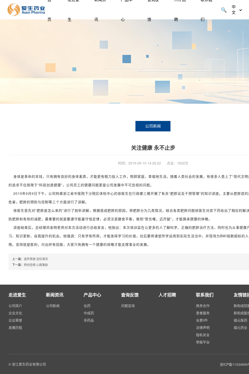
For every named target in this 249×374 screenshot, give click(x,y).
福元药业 (240, 327)
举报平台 (203, 342)
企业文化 (15, 312)
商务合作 (203, 305)
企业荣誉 (15, 320)
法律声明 (203, 327)
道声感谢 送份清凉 (36, 259)
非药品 (89, 320)
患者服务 (203, 312)
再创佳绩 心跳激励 (36, 265)
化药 (87, 305)
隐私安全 (203, 334)
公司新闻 (153, 126)
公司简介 (15, 305)
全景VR (201, 320)
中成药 (89, 312)
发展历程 (15, 327)
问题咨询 (128, 305)
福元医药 (240, 320)
